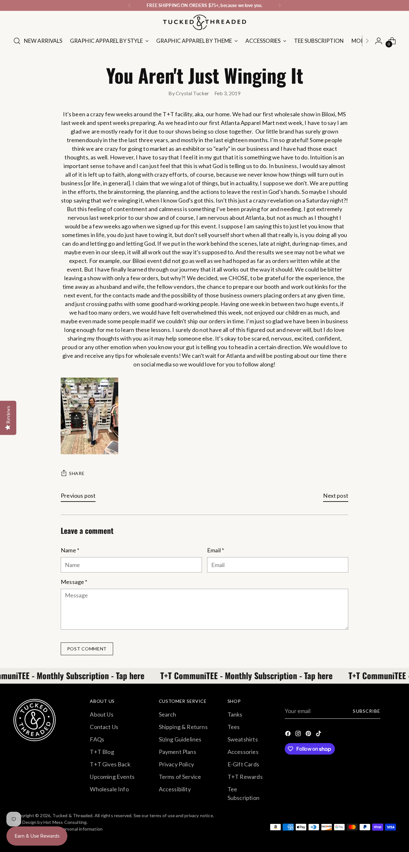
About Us (101, 714)
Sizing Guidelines (180, 739)
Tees (234, 726)
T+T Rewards (245, 776)
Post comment (87, 648)
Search (167, 714)
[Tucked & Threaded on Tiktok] (319, 734)
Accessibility (175, 789)
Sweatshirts (243, 739)
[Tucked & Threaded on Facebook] (288, 734)
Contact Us (104, 726)
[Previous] (129, 5)
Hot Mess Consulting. (65, 822)
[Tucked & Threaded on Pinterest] (309, 734)
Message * (74, 581)
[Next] (280, 5)
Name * (70, 550)
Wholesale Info (109, 789)
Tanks (235, 714)
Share (77, 473)
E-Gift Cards (243, 764)
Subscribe (366, 711)
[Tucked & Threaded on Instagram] (299, 734)
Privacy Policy (176, 764)
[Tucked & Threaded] (204, 22)
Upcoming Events (112, 776)
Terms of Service (180, 776)
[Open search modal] (17, 41)
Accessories (243, 751)
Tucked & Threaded (72, 815)
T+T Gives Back (110, 764)
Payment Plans (177, 751)
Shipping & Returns (183, 726)
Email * (215, 550)
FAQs (97, 739)
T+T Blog (102, 751)
